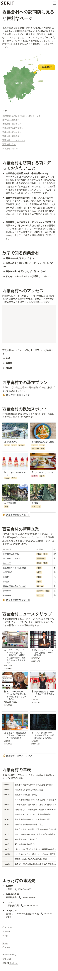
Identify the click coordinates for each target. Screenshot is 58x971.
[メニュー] (54, 3)
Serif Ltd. (13, 962)
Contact (6, 947)
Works (5, 935)
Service (6, 931)
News (5, 943)
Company (7, 927)
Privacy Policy (9, 954)
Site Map (6, 958)
